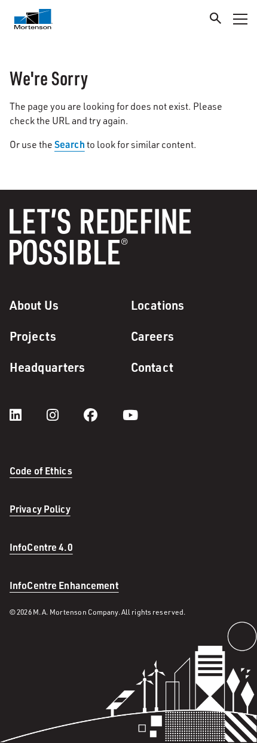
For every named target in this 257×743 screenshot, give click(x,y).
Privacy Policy (40, 508)
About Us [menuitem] (34, 305)
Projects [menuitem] (33, 336)
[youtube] (130, 415)
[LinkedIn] (27, 415)
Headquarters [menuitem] (47, 367)
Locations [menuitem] (157, 305)
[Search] (215, 20)
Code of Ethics (41, 470)
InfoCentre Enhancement (64, 585)
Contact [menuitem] (152, 367)
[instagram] (64, 415)
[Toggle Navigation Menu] (240, 19)
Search (69, 144)
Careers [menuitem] (152, 336)
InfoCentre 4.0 (41, 547)
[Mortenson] (33, 19)
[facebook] (102, 415)
